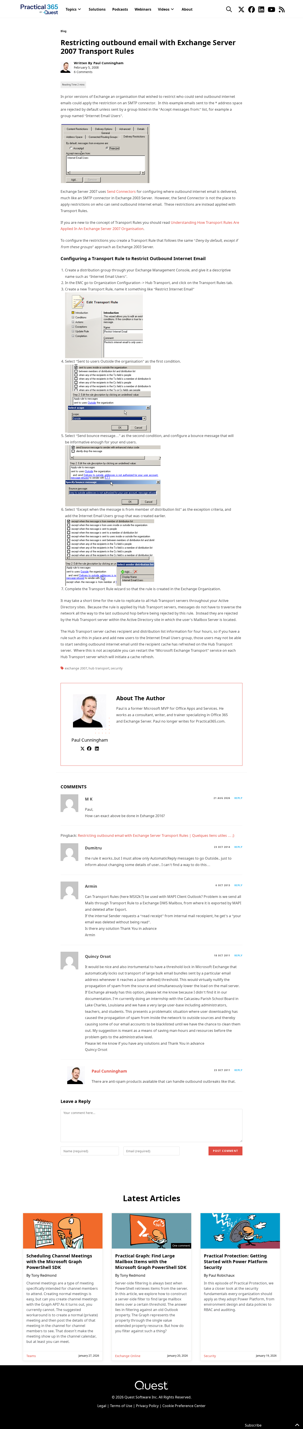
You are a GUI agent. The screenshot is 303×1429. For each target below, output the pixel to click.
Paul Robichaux (221, 1275)
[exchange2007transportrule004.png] (109, 552)
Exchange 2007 (76, 668)
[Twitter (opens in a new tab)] (241, 9)
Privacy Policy (147, 1405)
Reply (238, 798)
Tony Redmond (44, 1275)
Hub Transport (99, 668)
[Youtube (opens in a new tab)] (271, 9)
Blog (64, 31)
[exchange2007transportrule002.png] (108, 398)
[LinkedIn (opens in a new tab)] (261, 9)
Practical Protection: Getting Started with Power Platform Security (236, 1261)
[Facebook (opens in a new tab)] (251, 9)
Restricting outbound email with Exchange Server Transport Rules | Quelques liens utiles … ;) (156, 835)
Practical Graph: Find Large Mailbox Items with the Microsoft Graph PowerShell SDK (150, 1261)
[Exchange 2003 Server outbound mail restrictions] (105, 153)
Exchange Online (127, 1356)
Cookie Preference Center (184, 1405)
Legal (101, 1405)
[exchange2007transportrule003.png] (113, 475)
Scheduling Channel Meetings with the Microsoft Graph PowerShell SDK (59, 1261)
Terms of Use (121, 1405)
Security (116, 668)
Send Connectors (122, 191)
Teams (31, 1356)
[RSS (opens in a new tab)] (281, 9)
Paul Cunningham (108, 63)
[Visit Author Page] (89, 710)
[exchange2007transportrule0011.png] (104, 325)
